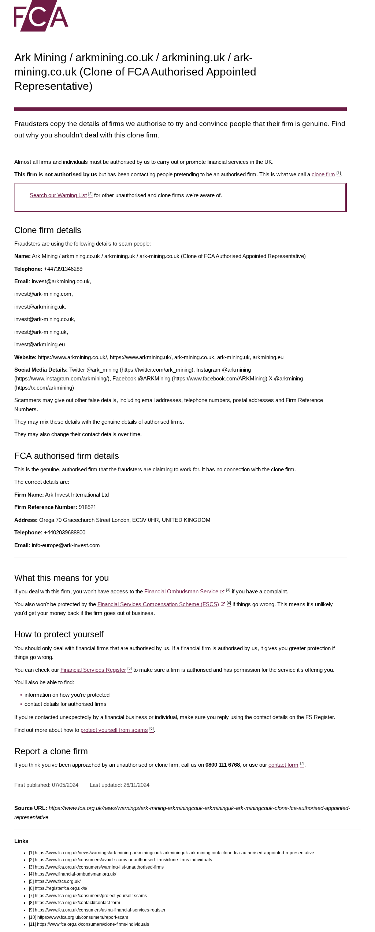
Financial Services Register (96, 670)
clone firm (326, 174)
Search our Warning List (61, 195)
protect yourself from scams (117, 730)
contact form (286, 765)
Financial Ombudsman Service (187, 591)
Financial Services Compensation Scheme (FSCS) (164, 604)
